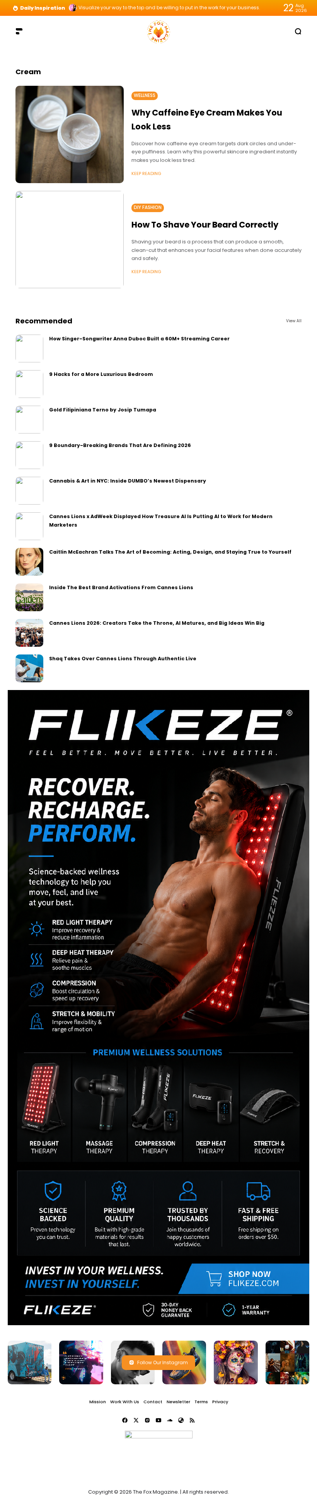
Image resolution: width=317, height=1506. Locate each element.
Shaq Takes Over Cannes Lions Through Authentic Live (122, 658)
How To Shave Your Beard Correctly (204, 224)
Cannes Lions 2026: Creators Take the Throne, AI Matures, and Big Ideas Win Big (156, 623)
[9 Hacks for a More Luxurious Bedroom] (29, 384)
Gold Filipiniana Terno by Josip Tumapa (102, 409)
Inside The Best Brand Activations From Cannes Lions (121, 587)
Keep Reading (146, 173)
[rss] (192, 1420)
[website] (181, 1420)
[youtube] (158, 1420)
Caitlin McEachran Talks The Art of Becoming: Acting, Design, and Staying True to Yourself (170, 552)
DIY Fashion (148, 207)
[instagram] (147, 1420)
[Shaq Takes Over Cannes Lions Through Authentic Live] (29, 668)
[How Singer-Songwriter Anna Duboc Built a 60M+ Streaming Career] (29, 348)
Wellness (144, 95)
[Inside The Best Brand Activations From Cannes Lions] (29, 597)
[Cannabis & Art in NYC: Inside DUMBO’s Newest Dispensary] (29, 491)
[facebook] (125, 1420)
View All (294, 321)
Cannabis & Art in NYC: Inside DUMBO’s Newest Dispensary (127, 481)
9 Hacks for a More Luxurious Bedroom (101, 374)
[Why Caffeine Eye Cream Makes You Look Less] (69, 134)
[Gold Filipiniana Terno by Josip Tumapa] (29, 419)
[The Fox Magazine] (158, 31)
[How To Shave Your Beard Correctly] (69, 239)
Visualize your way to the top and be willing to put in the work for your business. (169, 8)
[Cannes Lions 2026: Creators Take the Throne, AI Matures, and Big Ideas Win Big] (29, 633)
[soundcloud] (169, 1420)
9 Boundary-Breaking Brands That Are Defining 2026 (120, 445)
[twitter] (136, 1420)
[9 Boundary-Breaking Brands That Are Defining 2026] (29, 455)
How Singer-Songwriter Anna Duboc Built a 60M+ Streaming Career (139, 338)
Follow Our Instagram (162, 1362)
